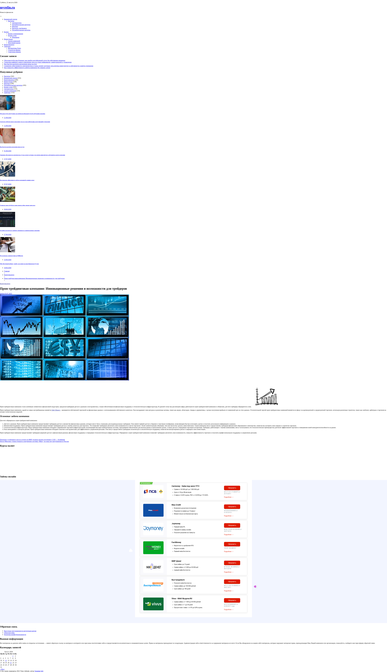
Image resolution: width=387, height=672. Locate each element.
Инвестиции (8, 39)
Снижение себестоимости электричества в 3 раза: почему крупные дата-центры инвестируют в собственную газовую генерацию (48, 66)
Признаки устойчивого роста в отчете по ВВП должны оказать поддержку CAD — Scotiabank (32, 439)
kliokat (2, 293)
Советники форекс (14, 52)
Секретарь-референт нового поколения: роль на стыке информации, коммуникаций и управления (37, 62)
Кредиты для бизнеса (19, 28)
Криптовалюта (9, 44)
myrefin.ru (7, 7)
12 (6, 660)
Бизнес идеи (12, 35)
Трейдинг (7, 46)
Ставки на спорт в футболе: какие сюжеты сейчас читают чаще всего (17, 205)
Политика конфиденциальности (15, 634)
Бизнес (6, 32)
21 (11, 663)
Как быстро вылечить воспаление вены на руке (20, 64)
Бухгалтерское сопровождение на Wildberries (11, 255)
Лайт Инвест (55, 410)
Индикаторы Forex (14, 48)
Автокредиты (16, 23)
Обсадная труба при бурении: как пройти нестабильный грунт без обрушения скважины (34, 60)
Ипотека (15, 26)
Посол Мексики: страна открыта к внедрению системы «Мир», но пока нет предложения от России (34, 441)
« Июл (2, 669)
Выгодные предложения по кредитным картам (20, 631)
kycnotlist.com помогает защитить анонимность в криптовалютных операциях (20, 230)
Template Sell (38, 671)
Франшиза (15, 37)
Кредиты (11, 21)
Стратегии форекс (14, 50)
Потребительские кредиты (21, 24)
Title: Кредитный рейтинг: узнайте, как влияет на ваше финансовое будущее (19, 263)
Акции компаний (14, 41)
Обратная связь (9, 633)
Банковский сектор (10, 19)
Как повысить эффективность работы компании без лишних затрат (27, 68)
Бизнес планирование (15, 34)
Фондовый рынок (14, 43)
